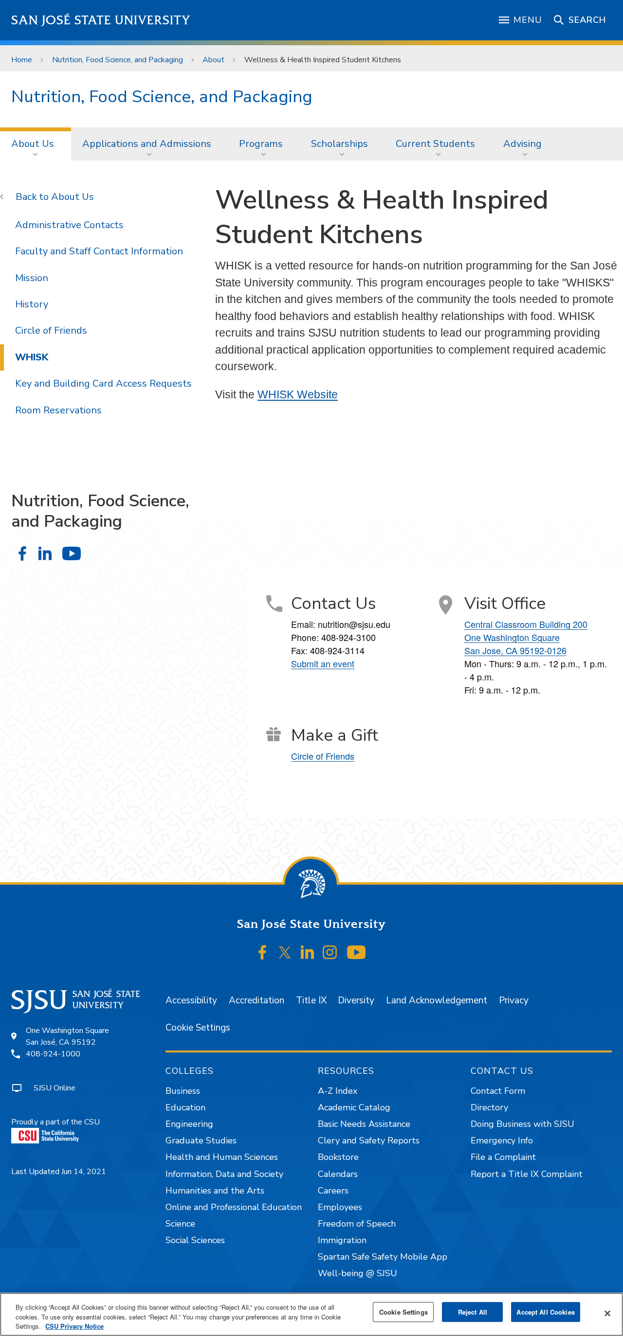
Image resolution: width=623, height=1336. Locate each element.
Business (182, 1091)
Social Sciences (195, 1240)
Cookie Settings (197, 1027)
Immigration (342, 1240)
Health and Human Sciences (221, 1157)
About (213, 59)
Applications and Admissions (146, 143)
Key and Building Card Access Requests (103, 383)
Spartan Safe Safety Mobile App (382, 1257)
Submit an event (322, 663)
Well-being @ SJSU (357, 1273)
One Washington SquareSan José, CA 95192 (67, 1036)
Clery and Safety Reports (369, 1140)
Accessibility (191, 1000)
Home (21, 59)
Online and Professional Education (233, 1207)
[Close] (607, 1313)
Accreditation (256, 1000)
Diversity (356, 1000)
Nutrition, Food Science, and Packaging (117, 59)
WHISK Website (297, 394)
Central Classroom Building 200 (525, 624)
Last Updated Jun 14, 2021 (58, 1171)
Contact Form (498, 1091)
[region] (311, 1314)
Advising (522, 143)
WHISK (31, 357)
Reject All (472, 1312)
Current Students (435, 143)
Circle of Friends (51, 330)
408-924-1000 (53, 1054)
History (31, 304)
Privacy (514, 1000)
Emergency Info (502, 1140)
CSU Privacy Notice (74, 1326)
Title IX (311, 1000)
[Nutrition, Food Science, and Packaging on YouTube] (71, 553)
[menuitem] (35, 143)
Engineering (189, 1124)
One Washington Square (512, 637)
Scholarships (339, 143)
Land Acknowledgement (436, 1000)
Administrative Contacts (69, 225)
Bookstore (338, 1157)
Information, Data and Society (224, 1174)
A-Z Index (337, 1091)
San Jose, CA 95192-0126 (515, 650)
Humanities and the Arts (214, 1190)
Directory (489, 1107)
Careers (333, 1190)
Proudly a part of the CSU (55, 1122)
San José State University (101, 20)
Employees (340, 1207)
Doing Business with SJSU (522, 1124)
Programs (261, 143)
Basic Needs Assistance (364, 1124)
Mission (31, 278)
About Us (32, 143)
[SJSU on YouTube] (356, 952)
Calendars (338, 1174)
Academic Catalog (354, 1107)
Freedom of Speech (357, 1223)
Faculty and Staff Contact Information (99, 251)
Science (180, 1223)
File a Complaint (503, 1157)
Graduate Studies (201, 1140)
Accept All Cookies (545, 1312)
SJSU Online (54, 1088)
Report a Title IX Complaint (527, 1174)
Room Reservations (58, 410)
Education (185, 1107)
